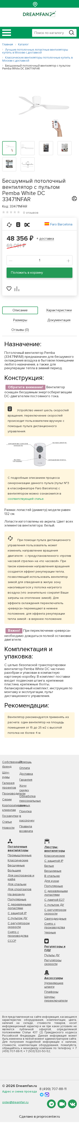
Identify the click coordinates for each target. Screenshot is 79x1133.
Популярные (17, 899)
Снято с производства (18, 934)
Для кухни (51, 881)
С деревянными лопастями (19, 906)
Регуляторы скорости (52, 962)
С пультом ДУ (17, 918)
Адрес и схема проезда (19, 1091)
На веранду (16, 894)
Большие (14, 870)
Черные (50, 932)
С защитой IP (17, 913)
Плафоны (51, 992)
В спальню (52, 876)
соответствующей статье (26, 499)
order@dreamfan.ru (15, 1102)
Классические (18, 860)
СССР (12, 941)
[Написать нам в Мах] (47, 1094)
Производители (13, 793)
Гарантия (25, 780)
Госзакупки (10, 816)
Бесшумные (16, 865)
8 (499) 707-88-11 (53, 1089)
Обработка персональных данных (30, 800)
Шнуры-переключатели (56, 998)
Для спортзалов (19, 889)
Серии (7, 799)
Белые (49, 866)
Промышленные (20, 855)
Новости (8, 828)
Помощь (25, 762)
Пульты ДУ (52, 955)
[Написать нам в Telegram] (42, 1094)
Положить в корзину (27, 272)
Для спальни (17, 884)
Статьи (7, 822)
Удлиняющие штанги (53, 985)
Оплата (24, 768)
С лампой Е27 (54, 900)
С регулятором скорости (19, 925)
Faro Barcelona (61, 224)
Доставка (26, 774)
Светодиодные (55, 918)
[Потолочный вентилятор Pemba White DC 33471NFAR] (39, 112)
